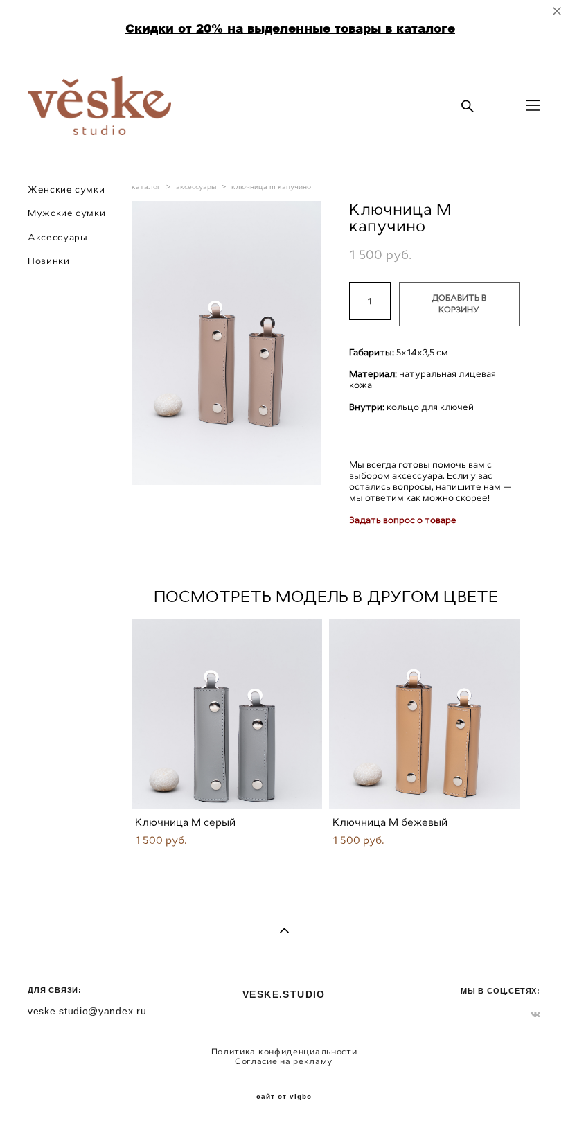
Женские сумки (66, 189)
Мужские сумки (66, 213)
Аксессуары (58, 237)
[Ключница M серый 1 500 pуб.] (227, 714)
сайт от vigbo (284, 1096)
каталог (146, 186)
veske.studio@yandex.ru (87, 1010)
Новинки (49, 261)
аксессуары (196, 186)
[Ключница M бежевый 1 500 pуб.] (424, 714)
